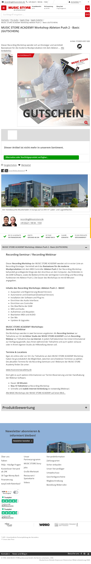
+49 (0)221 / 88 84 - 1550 (31, 223)
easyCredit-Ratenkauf (10, 483)
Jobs (26, 467)
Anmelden (75, 2)
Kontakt (4, 554)
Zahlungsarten (53, 460)
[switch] (15, 492)
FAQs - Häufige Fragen (11, 464)
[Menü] (17, 490)
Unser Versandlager (55, 468)
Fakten (4, 460)
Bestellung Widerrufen (57, 485)
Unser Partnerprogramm (32, 458)
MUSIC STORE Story (32, 463)
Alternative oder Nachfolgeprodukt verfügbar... (27, 157)
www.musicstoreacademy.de (19, 369)
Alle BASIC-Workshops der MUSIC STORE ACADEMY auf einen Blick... (36, 393)
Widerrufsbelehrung (79, 560)
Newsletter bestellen (21, 441)
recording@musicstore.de (14, 2)
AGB (88, 560)
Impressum (59, 560)
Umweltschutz (53, 472)
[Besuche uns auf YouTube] (88, 553)
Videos (27, 482)
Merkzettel (26, 165)
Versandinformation (56, 456)
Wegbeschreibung (55, 481)
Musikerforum (44, 560)
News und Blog (19, 554)
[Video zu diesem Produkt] (12, 135)
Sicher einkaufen (54, 464)
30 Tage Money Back (10, 475)
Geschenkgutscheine (56, 476)
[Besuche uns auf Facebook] (81, 553)
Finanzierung (7, 479)
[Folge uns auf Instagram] (84, 553)
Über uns (5, 456)
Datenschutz (68, 560)
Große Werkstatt (31, 471)
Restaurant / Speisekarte (29, 477)
